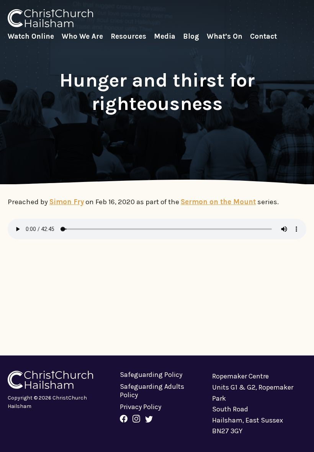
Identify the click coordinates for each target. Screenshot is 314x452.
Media (164, 36)
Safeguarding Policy (151, 374)
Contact (263, 36)
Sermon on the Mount (218, 202)
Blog (191, 36)
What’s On (224, 36)
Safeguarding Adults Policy (152, 390)
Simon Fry (66, 202)
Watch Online (31, 36)
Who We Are (82, 36)
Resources (128, 36)
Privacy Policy (140, 407)
